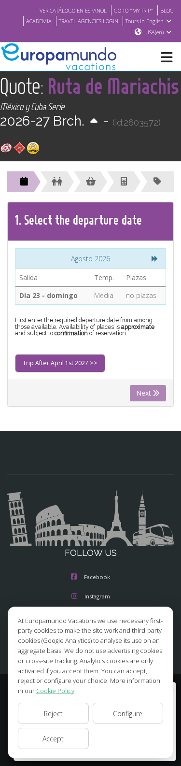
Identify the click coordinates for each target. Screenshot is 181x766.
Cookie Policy (55, 690)
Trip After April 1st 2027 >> (60, 363)
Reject (53, 713)
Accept (53, 738)
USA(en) (154, 32)
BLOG (167, 10)
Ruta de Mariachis (113, 85)
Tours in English (144, 21)
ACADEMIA (39, 21)
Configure (127, 713)
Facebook (97, 577)
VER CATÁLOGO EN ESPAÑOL (73, 10)
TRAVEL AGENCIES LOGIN (88, 21)
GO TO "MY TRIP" (133, 10)
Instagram (97, 596)
